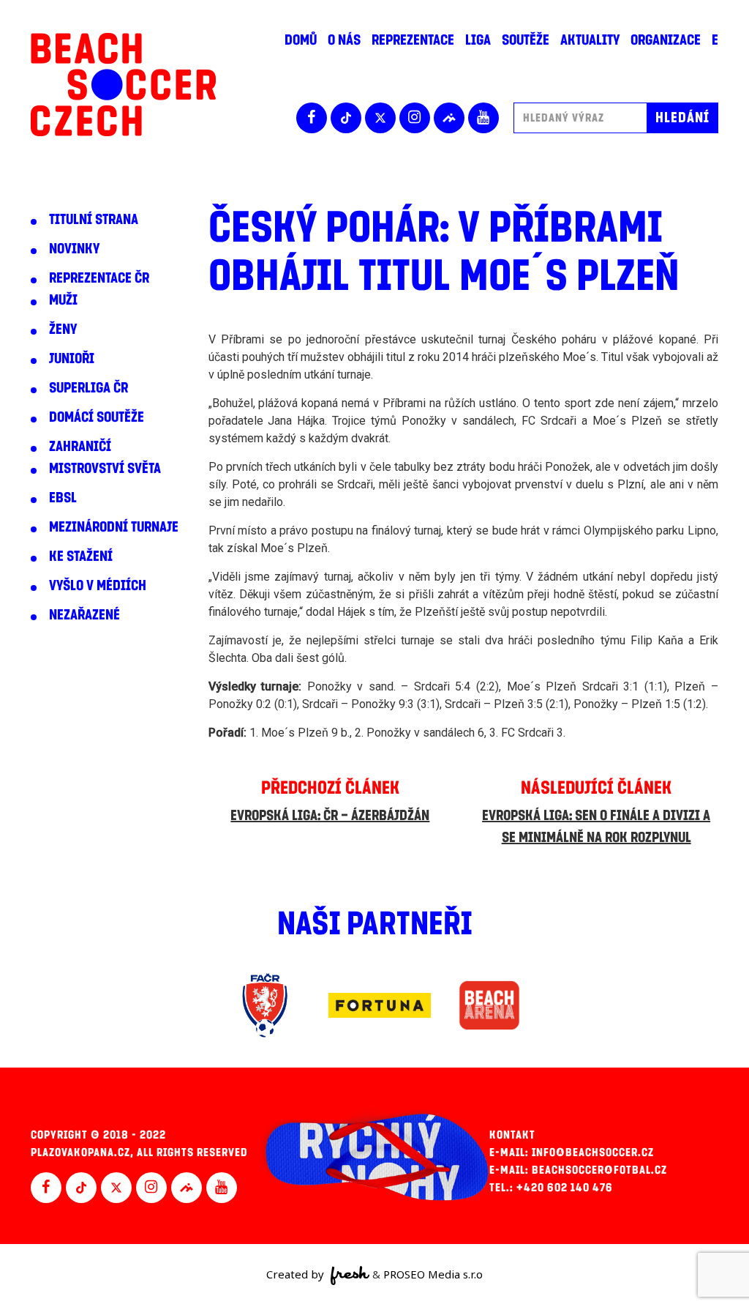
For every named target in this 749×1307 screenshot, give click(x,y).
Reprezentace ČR (99, 278)
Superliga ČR (88, 388)
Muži (63, 300)
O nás (344, 40)
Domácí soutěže (96, 417)
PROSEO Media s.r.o (433, 1274)
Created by (296, 1274)
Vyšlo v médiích (97, 585)
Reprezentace (413, 40)
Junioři (71, 358)
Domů (301, 40)
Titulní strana (93, 219)
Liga (478, 40)
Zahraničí (80, 446)
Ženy (63, 329)
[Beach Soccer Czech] (123, 84)
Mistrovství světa (105, 468)
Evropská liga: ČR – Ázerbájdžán (329, 815)
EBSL (63, 498)
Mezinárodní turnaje (113, 527)
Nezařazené (84, 615)
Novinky (74, 249)
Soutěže (525, 40)
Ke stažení (81, 556)
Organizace (666, 40)
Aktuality (590, 40)
